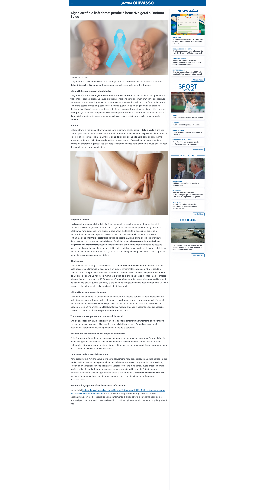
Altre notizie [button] (198, 80)
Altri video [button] (198, 214)
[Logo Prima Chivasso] (137, 3)
